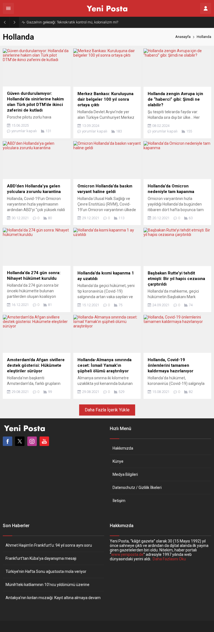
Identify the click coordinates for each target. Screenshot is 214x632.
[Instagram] (32, 441)
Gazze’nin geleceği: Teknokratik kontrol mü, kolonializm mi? (72, 22)
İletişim (119, 500)
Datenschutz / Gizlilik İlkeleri (137, 487)
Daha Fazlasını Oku (169, 559)
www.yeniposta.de (127, 554)
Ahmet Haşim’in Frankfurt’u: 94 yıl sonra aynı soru (49, 545)
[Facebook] (7, 441)
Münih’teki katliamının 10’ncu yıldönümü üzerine (47, 584)
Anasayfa (183, 37)
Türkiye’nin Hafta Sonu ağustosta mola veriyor (46, 571)
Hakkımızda (123, 448)
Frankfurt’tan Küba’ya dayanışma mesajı (41, 558)
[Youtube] (44, 441)
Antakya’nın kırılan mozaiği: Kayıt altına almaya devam (53, 597)
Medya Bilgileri (125, 474)
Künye (118, 461)
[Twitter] (20, 441)
